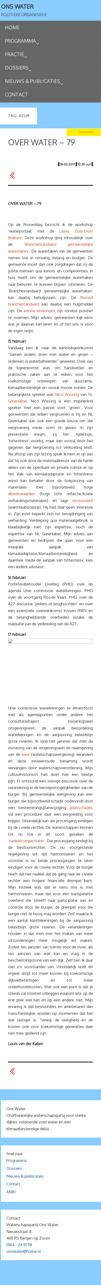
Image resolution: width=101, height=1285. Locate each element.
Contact (13, 1184)
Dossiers (14, 1168)
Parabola (58, 1279)
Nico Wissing (67, 394)
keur (26, 754)
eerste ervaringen (39, 310)
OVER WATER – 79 (41, 142)
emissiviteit (82, 500)
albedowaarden (21, 493)
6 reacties (86, 132)
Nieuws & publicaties (25, 1176)
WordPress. (79, 1279)
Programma (16, 1160)
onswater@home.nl (23, 1251)
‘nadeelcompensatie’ (26, 840)
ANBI (11, 1191)
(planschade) (81, 807)
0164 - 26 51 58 (19, 1244)
